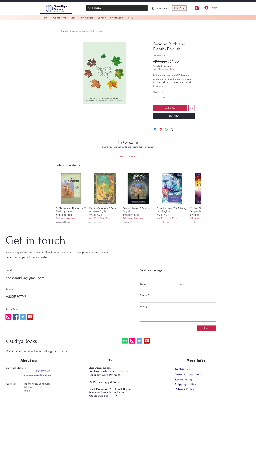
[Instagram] (8, 317)
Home (64, 30)
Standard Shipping (162, 66)
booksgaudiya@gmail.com (25, 278)
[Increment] (164, 97)
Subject (143, 295)
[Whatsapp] (125, 341)
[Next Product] (196, 188)
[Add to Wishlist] (191, 108)
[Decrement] (155, 97)
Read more (158, 86)
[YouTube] (30, 317)
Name (143, 284)
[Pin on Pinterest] (161, 129)
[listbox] (179, 8)
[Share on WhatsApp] (166, 129)
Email (182, 284)
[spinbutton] (160, 97)
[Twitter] (23, 317)
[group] (128, 200)
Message (144, 306)
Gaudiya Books (21, 341)
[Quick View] (71, 189)
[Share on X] (172, 129)
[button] (179, 8)
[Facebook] (16, 317)
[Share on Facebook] (155, 129)
